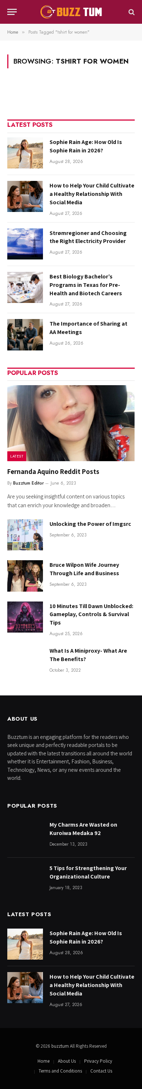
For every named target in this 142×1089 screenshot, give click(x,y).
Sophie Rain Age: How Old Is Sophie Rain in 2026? (86, 146)
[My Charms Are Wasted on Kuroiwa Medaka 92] (25, 835)
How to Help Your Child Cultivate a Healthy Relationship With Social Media (92, 194)
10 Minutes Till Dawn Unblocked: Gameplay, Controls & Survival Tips (91, 614)
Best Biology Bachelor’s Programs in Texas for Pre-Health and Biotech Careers (86, 285)
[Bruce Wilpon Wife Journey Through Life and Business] (25, 575)
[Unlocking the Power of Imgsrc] (25, 534)
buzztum (60, 1046)
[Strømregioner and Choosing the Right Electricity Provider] (25, 243)
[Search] (131, 12)
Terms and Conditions (60, 1071)
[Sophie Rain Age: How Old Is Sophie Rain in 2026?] (25, 152)
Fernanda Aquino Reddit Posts (53, 471)
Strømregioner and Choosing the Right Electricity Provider (88, 237)
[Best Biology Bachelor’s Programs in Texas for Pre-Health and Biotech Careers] (25, 287)
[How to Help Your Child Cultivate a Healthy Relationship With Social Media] (25, 196)
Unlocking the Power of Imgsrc (90, 524)
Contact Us (101, 1071)
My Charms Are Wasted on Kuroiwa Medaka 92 (83, 829)
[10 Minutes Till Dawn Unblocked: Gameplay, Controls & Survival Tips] (25, 617)
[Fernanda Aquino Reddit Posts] (71, 423)
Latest (16, 456)
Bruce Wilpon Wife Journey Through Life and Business (84, 569)
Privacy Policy (98, 1061)
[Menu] (12, 12)
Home (44, 1061)
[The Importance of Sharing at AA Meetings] (25, 334)
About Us (67, 1061)
